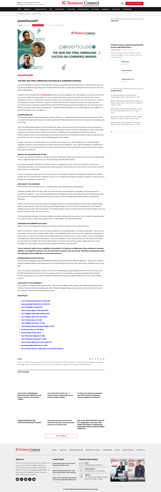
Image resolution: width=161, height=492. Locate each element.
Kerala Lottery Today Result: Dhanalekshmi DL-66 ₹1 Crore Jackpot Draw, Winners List (65, 478)
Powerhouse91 (46, 95)
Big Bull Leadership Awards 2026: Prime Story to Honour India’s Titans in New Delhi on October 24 (65, 471)
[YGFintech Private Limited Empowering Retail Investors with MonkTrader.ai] (127, 33)
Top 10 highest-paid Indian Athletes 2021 (35, 314)
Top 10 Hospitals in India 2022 (31, 307)
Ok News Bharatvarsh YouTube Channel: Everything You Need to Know (64, 464)
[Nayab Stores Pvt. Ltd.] (115, 81)
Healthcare (105, 9)
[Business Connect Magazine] (80, 3)
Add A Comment (61, 436)
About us (63, 450)
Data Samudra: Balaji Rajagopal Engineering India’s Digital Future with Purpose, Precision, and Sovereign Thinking (29, 396)
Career (117, 450)
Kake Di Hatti (125, 62)
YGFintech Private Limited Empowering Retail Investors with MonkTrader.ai (127, 46)
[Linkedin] (25, 479)
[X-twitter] (29, 479)
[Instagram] (21, 479)
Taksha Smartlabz (127, 70)
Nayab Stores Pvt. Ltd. (128, 79)
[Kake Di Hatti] (115, 64)
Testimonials (127, 9)
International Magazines (134, 3)
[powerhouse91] (59, 69)
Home (54, 450)
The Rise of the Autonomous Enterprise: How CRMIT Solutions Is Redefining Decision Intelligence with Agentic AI (90, 395)
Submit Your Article (93, 450)
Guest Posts (71, 9)
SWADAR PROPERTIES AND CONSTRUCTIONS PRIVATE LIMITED (29, 421)
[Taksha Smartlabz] (115, 72)
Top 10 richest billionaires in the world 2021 (36, 342)
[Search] (122, 3)
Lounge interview (40, 9)
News (19, 9)
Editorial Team (128, 450)
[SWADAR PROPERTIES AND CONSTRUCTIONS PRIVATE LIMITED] (31, 410)
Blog (50, 9)
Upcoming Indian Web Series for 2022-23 (35, 304)
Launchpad (95, 9)
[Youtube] (33, 479)
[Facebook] (17, 479)
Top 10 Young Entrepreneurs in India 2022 (35, 301)
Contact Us (141, 450)
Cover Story (116, 9)
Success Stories (83, 9)
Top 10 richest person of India (31, 320)
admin (20, 25)
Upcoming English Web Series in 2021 (34, 345)
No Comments (51, 25)
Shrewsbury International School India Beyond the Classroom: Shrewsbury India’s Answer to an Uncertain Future (61, 422)
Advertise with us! (76, 450)
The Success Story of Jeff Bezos (32, 329)
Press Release (59, 9)
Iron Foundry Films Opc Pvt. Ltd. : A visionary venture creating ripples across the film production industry (60, 395)
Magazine (27, 9)
